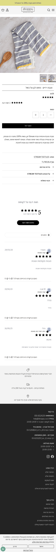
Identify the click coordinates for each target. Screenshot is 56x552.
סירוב (15, 546)
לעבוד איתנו (49, 484)
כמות (52, 109)
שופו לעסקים (49, 480)
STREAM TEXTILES (41, 157)
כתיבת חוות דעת (28, 222)
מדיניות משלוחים (48, 516)
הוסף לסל (28, 126)
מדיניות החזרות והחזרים (45, 520)
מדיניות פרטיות (48, 512)
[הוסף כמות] (51, 115)
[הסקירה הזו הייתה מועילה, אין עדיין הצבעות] (12, 278)
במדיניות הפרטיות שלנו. (40, 542)
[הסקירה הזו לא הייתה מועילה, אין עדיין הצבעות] (7, 278)
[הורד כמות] (36, 115)
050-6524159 (39, 415)
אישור (41, 546)
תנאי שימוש (50, 504)
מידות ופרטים (45, 167)
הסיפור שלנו (49, 472)
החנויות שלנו (49, 476)
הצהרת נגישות (49, 508)
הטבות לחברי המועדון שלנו (44, 524)
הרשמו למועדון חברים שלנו (44, 488)
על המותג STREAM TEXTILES (38, 174)
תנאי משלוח (45, 180)
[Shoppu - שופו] (28, 10)
